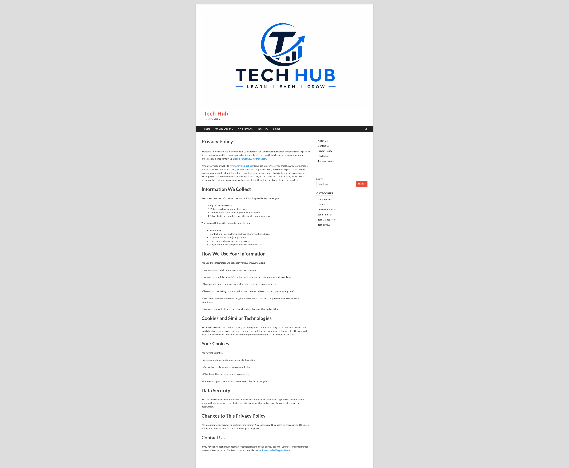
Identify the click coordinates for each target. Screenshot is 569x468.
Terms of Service (326, 160)
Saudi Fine (323, 214)
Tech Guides (324, 219)
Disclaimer (323, 155)
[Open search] (366, 129)
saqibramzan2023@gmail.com (250, 158)
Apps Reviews (245, 129)
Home (207, 129)
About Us (323, 140)
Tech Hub (216, 113)
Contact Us (323, 145)
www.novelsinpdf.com (242, 165)
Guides (276, 129)
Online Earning (224, 129)
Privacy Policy (325, 150)
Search (319, 178)
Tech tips (263, 129)
